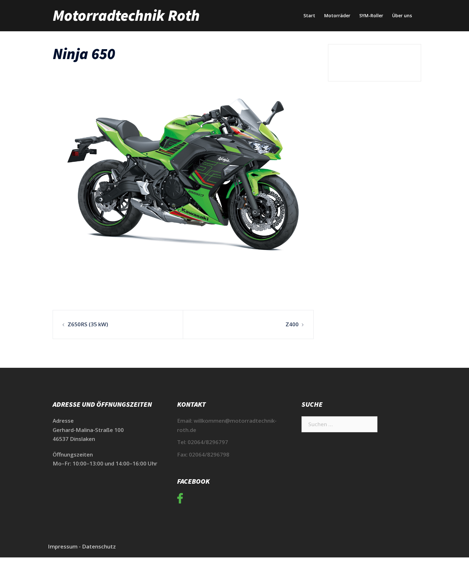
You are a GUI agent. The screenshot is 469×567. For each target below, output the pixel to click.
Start (309, 15)
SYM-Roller (371, 15)
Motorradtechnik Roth (126, 15)
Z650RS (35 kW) (88, 324)
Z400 (292, 324)
